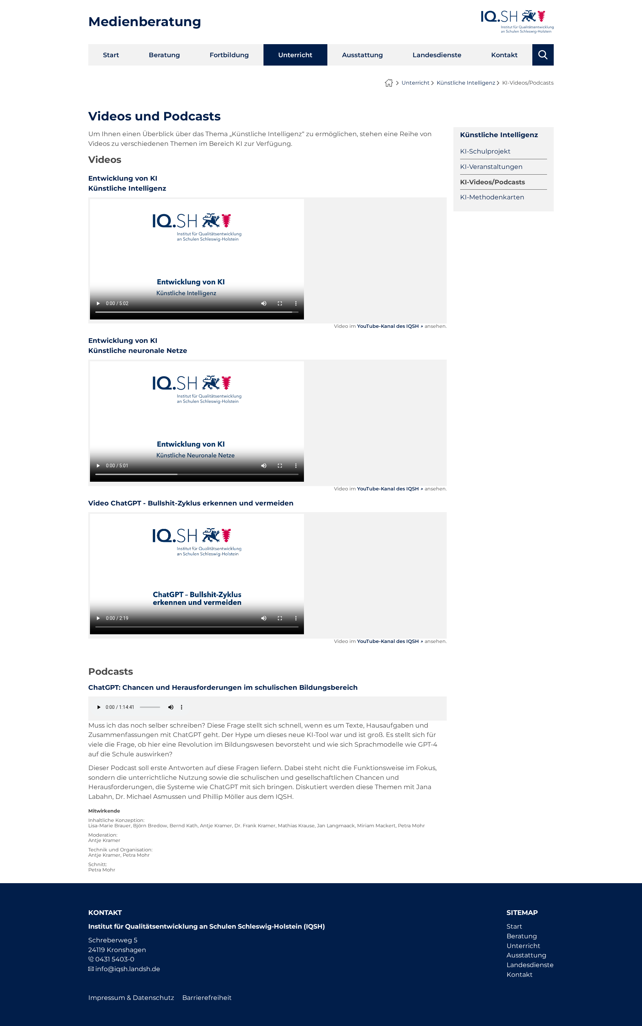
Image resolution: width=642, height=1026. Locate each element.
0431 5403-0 (114, 959)
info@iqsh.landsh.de (127, 969)
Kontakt (504, 55)
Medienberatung (144, 21)
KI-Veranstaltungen (491, 167)
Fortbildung (229, 55)
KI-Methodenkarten (492, 197)
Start (111, 55)
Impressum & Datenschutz (131, 998)
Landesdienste (437, 55)
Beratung (164, 55)
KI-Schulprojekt (485, 151)
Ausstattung (362, 55)
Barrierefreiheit (207, 998)
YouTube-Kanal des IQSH (388, 326)
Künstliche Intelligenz (466, 83)
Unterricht (295, 55)
